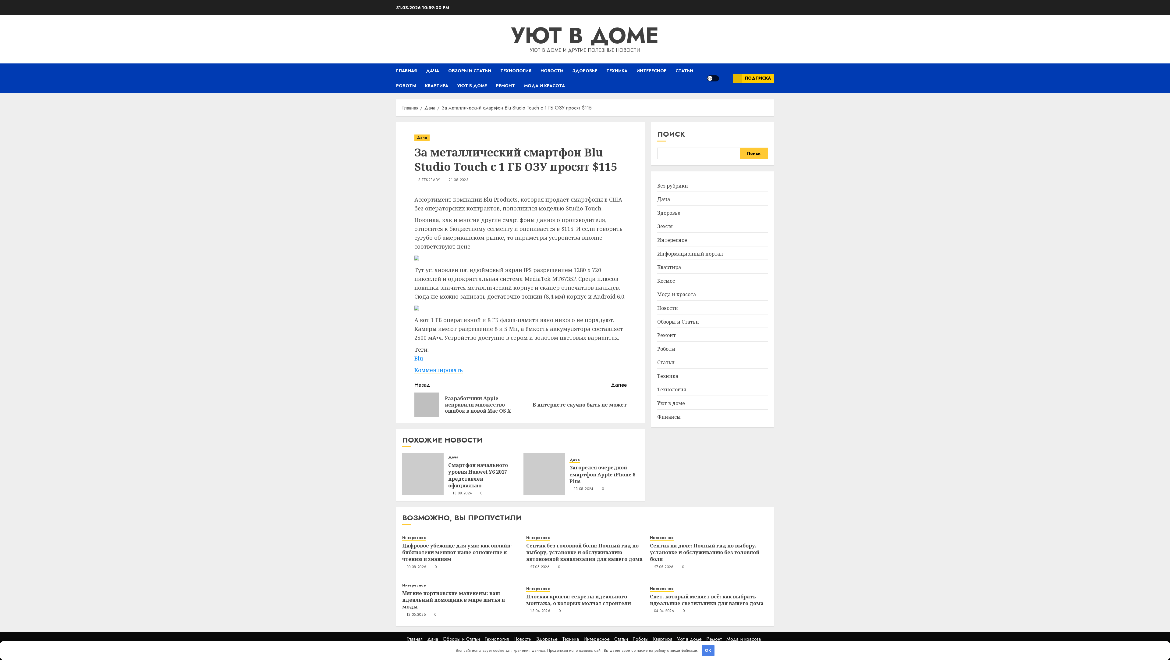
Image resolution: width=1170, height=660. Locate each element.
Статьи (684, 71)
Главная (406, 71)
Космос (666, 281)
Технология (515, 71)
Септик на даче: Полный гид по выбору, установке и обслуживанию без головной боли (704, 552)
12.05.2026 (416, 614)
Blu (418, 358)
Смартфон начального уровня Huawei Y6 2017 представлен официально (478, 475)
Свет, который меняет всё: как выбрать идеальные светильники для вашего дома (707, 600)
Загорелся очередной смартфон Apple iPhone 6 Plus (602, 474)
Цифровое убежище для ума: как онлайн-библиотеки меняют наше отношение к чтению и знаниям (457, 552)
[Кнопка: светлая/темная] (713, 78)
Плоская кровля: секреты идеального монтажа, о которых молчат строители (578, 600)
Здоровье (585, 71)
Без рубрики (672, 185)
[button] (726, 78)
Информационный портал (690, 253)
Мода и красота (544, 86)
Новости (552, 71)
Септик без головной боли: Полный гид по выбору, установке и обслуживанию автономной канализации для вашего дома (584, 552)
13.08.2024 (462, 493)
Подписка (758, 78)
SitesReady (429, 180)
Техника (616, 71)
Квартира (436, 86)
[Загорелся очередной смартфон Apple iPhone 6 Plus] (544, 474)
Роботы (406, 86)
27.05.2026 (540, 567)
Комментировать (438, 370)
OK (708, 650)
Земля (665, 226)
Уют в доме (585, 35)
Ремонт (505, 86)
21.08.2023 (458, 180)
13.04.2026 (540, 611)
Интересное (651, 71)
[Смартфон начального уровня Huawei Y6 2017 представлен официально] (423, 474)
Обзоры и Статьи (469, 71)
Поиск (671, 134)
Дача (432, 71)
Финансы (669, 417)
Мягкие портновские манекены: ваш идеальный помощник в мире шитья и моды (453, 600)
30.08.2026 (416, 567)
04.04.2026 (664, 611)
